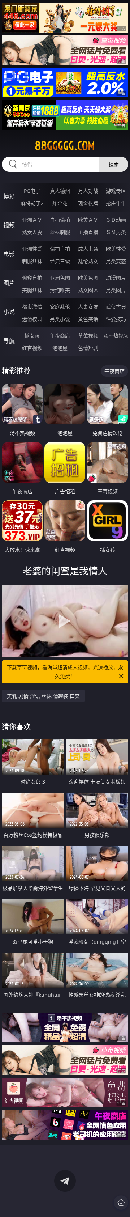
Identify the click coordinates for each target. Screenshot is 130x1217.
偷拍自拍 (60, 248)
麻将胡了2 (32, 203)
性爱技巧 (116, 318)
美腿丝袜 (32, 290)
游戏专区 (116, 190)
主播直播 (88, 232)
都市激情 (32, 306)
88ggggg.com (65, 146)
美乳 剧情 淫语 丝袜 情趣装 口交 (43, 695)
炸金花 (60, 203)
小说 (9, 312)
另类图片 (116, 290)
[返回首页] (121, 1202)
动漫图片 (116, 277)
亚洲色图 (60, 277)
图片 (9, 283)
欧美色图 (88, 277)
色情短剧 (88, 347)
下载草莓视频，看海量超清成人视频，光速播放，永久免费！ (65, 671)
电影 (9, 254)
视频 (9, 225)
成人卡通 (88, 248)
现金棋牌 (88, 203)
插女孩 (32, 335)
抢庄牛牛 (116, 203)
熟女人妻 (32, 232)
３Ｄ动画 (116, 219)
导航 (9, 341)
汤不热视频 (116, 335)
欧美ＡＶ (88, 219)
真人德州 (60, 190)
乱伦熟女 (88, 261)
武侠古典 (116, 306)
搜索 (114, 164)
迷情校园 (32, 318)
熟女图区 (88, 290)
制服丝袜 (32, 261)
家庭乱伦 (60, 306)
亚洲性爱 (32, 248)
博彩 (9, 196)
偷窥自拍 (32, 277)
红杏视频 (32, 347)
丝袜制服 (60, 232)
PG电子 (32, 190)
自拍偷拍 (60, 219)
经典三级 (60, 261)
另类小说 (60, 318)
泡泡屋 (60, 347)
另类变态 (116, 261)
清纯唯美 (60, 290)
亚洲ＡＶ (32, 219)
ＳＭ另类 (116, 232)
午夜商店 (60, 335)
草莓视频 (88, 335)
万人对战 (88, 190)
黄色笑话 (88, 318)
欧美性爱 (116, 248)
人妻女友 (88, 306)
